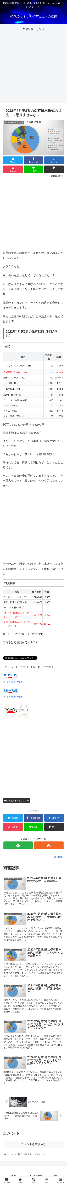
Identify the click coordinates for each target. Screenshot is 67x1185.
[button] (61, 641)
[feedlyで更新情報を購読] (18, 845)
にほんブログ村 (12, 682)
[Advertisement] (33, 65)
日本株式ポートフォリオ (17, 800)
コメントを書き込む (33, 1144)
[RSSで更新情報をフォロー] (49, 845)
